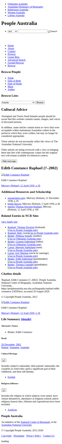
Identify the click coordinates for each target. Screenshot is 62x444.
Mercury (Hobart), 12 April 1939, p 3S (20, 185)
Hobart (4, 347)
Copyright (6, 435)
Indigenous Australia (18, 9)
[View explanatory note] (3, 360)
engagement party (16, 198)
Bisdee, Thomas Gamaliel (21, 264)
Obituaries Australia (18, 4)
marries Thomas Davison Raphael (25, 206)
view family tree (9, 221)
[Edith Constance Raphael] (15, 174)
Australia (24, 347)
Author (11, 89)
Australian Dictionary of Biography (25, 6)
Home (11, 45)
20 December (8, 344)
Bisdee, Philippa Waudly (20, 236)
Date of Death (15, 83)
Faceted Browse (16, 62)
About (11, 48)
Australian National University (16, 425)
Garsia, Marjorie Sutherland (21, 247)
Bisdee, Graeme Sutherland (21, 241)
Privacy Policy (33, 435)
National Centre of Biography (36, 422)
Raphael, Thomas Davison (21, 227)
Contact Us (48, 435)
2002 (18, 344)
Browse (11, 65)
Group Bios (13, 57)
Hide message (9, 161)
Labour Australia (16, 15)
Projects (12, 54)
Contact (11, 51)
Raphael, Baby (15, 233)
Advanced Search (16, 60)
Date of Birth (14, 80)
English (11, 377)
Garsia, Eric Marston (18, 253)
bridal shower (14, 203)
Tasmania (14, 347)
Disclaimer (19, 435)
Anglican (12, 409)
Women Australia (16, 12)
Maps (10, 86)
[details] (26, 319)
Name (11, 78)
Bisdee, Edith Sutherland (20, 258)
